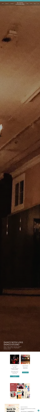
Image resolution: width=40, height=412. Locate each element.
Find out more (25, 372)
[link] (20, 4)
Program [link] (12, 3)
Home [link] (3, 3)
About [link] (31, 3)
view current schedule (14, 376)
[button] (7, 3)
